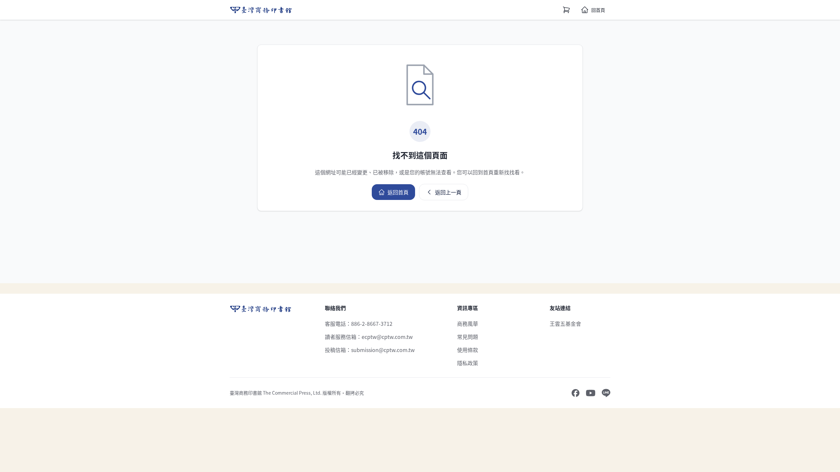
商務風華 (467, 323)
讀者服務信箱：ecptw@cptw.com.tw (369, 337)
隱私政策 (467, 363)
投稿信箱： (370, 350)
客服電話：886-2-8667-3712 (358, 323)
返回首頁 (398, 192)
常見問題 (467, 337)
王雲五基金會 (565, 323)
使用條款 (467, 350)
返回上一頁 (448, 192)
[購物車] (566, 10)
